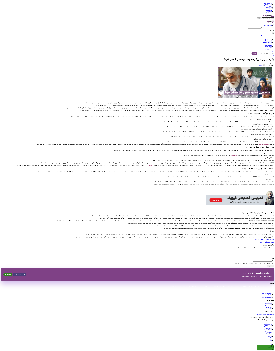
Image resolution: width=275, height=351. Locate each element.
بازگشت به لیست (270, 240)
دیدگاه (272, 258)
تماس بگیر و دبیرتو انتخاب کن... (264, 347)
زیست (270, 341)
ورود (273, 33)
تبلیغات (267, 12)
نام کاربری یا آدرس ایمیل (268, 27)
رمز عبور (271, 30)
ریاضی (270, 337)
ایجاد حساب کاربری (267, 25)
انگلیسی (270, 336)
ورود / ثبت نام (271, 51)
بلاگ (273, 55)
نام (273, 260)
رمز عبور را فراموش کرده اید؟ (267, 35)
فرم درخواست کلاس (20, 274)
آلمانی (270, 344)
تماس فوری (8, 274)
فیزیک (270, 339)
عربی (270, 343)
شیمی (270, 340)
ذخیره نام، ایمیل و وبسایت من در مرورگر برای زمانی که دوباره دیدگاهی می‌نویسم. (253, 263)
